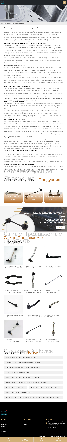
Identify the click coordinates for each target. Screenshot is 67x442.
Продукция (25, 439)
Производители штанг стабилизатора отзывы (21, 357)
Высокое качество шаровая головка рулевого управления (26, 382)
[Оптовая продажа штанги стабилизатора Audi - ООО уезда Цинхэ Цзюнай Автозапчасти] (2, 2)
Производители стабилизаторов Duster (19, 392)
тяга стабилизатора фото (14, 387)
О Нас (41, 439)
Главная (2, 23)
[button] (60, 193)
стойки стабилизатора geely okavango (19, 372)
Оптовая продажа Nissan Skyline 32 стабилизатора (23, 367)
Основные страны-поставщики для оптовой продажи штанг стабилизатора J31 (33, 397)
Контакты (58, 439)
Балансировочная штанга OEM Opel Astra (45, 387)
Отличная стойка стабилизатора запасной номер (23, 362)
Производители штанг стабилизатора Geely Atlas (22, 377)
